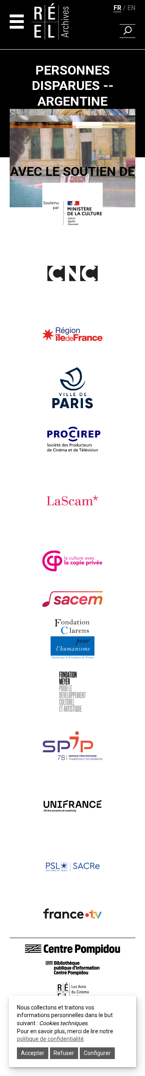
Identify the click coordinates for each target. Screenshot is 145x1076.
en (131, 8)
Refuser (64, 1053)
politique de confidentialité (50, 1039)
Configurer (97, 1053)
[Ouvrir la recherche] (127, 31)
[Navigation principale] (17, 22)
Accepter (32, 1053)
